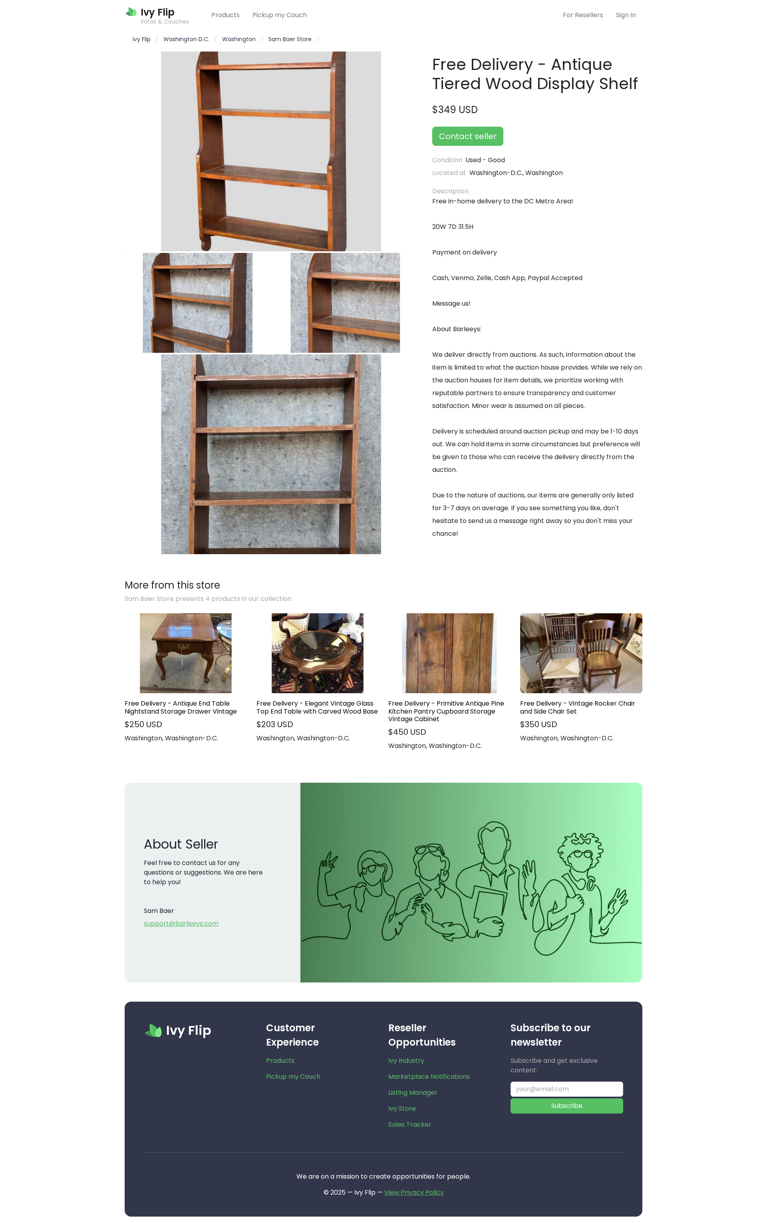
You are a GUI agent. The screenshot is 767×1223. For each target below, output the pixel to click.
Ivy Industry (406, 1060)
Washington (239, 39)
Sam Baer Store (290, 39)
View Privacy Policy (414, 1192)
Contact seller (468, 136)
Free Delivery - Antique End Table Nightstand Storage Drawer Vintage (181, 707)
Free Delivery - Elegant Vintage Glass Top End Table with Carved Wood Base (317, 707)
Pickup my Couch (279, 15)
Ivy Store (402, 1108)
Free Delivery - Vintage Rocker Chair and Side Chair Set (577, 707)
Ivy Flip (142, 39)
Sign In (626, 15)
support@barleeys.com (181, 923)
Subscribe (566, 1105)
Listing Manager (412, 1092)
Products (225, 15)
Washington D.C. (186, 39)
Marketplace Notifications (429, 1076)
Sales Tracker (409, 1124)
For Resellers (583, 15)
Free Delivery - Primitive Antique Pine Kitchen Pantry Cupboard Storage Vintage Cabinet (446, 711)
